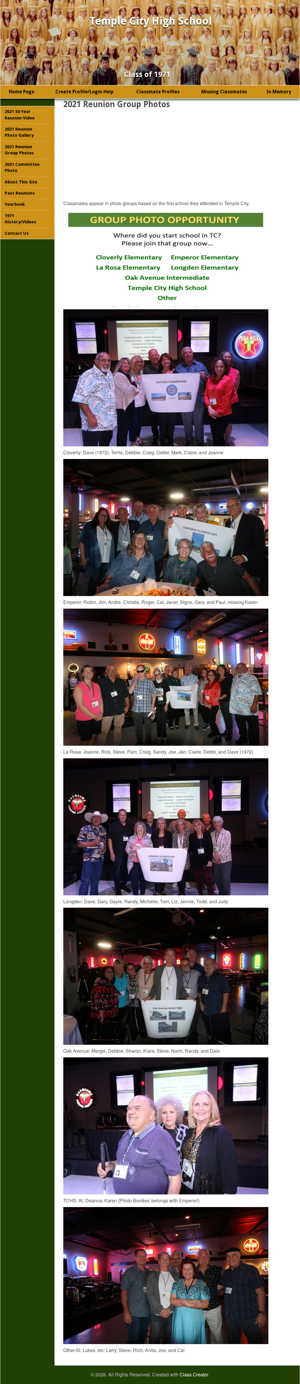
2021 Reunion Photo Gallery (19, 132)
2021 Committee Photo (22, 167)
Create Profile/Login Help (84, 91)
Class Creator (194, 1374)
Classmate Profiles (158, 91)
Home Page (21, 91)
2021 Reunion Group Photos (19, 150)
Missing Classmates (224, 91)
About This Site (21, 182)
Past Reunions (20, 193)
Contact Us (17, 233)
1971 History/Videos (20, 219)
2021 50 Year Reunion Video (20, 114)
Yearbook (15, 204)
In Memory (278, 91)
